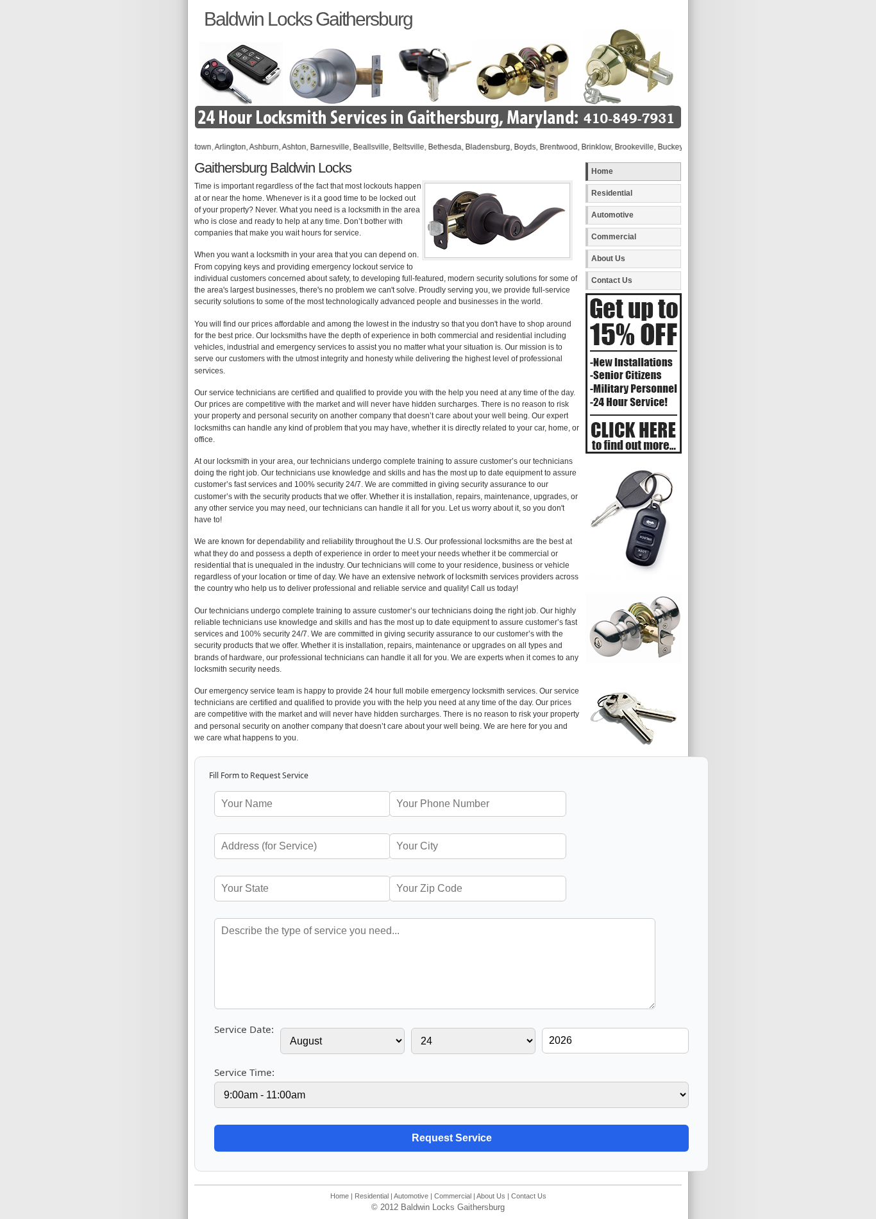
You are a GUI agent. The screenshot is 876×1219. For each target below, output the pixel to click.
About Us (608, 258)
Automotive (612, 214)
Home (602, 171)
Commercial (613, 236)
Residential (611, 193)
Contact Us (611, 280)
